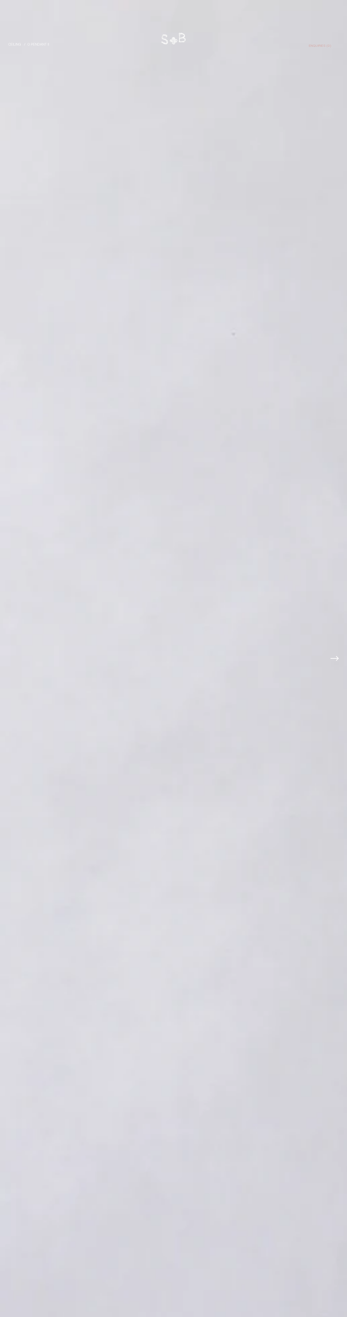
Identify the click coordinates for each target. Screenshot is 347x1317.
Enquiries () (320, 45)
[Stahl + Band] (173, 39)
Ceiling (14, 44)
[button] (336, 658)
